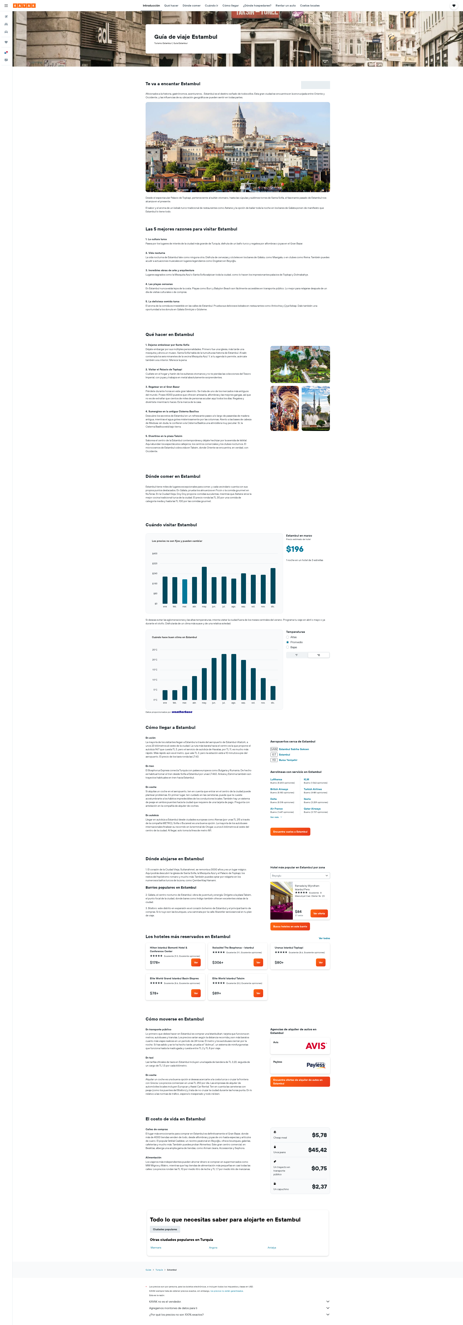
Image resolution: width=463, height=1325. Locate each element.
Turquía (159, 1269)
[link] (290, 832)
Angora (213, 1247)
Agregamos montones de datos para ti (173, 1308)
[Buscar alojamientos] (6, 24)
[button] (6, 6)
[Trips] (6, 42)
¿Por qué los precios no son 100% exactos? (176, 1314)
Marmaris (156, 1247)
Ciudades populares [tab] (165, 1229)
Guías (148, 1269)
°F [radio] (296, 655)
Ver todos (324, 938)
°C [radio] (318, 655)
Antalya (272, 1247)
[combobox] (300, 875)
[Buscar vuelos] (6, 16)
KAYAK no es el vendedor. (165, 1301)
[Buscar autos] (6, 31)
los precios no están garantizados (227, 1291)
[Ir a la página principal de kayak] (24, 5)
